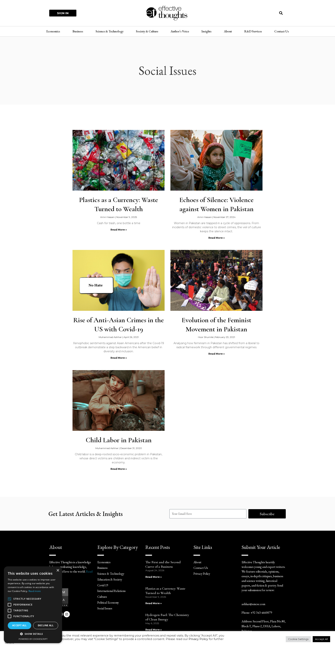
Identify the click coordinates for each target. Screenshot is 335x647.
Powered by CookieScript (33, 638)
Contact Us (281, 31)
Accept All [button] (321, 639)
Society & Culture (147, 31)
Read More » (119, 229)
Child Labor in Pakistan (119, 440)
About (228, 31)
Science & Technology (109, 31)
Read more (34, 591)
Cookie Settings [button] (298, 639)
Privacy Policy (198, 639)
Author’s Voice (180, 31)
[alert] (33, 604)
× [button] (57, 570)
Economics (53, 31)
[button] (281, 13)
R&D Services (253, 31)
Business (78, 31)
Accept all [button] (19, 625)
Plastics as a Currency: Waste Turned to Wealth (165, 590)
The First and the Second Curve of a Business (163, 564)
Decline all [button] (46, 625)
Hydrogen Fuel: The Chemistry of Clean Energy (167, 617)
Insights (206, 31)
